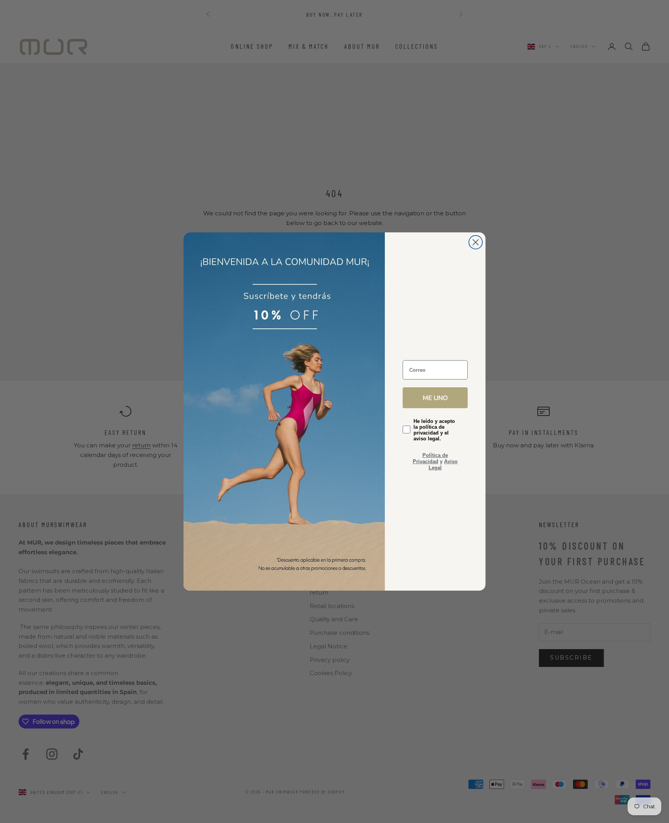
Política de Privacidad (430, 458)
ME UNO (435, 397)
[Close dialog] (475, 242)
